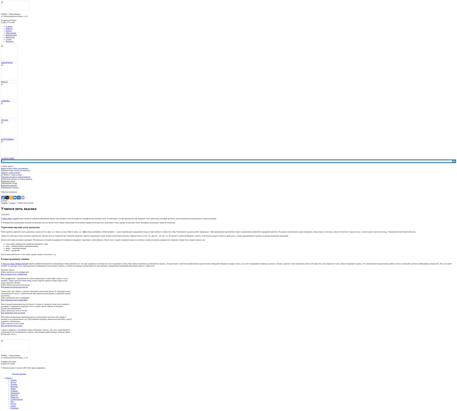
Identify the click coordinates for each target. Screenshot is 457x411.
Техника (13, 384)
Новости (9, 29)
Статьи (8, 39)
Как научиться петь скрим (11, 326)
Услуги (13, 382)
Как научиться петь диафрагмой (14, 274)
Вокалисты (10, 37)
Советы (13, 380)
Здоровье (14, 391)
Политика (14, 408)
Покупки (14, 387)
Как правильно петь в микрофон (14, 300)
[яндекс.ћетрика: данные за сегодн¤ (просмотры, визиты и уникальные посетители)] (19, 374)
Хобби (13, 389)
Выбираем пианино (9, 185)
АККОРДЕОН (7, 63)
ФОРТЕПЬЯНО (7, 139)
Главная (4, 203)
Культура (14, 395)
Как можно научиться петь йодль (14, 287)
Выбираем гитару (8, 181)
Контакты (10, 41)
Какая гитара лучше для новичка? (14, 168)
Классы (9, 31)
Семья (12, 406)
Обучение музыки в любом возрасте (15, 177)
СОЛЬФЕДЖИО (8, 158)
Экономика (15, 393)
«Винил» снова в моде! (10, 173)
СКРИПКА (5, 101)
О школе (9, 26)
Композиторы (11, 35)
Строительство (16, 399)
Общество (14, 397)
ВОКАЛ (4, 82)
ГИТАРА (4, 120)
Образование (11, 33)
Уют (12, 402)
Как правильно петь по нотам (13, 313)
